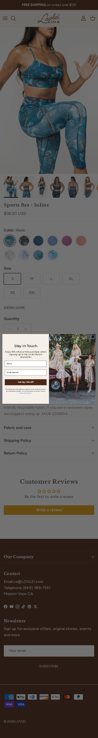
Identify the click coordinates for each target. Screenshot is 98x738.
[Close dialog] (93, 337)
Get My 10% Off (26, 382)
